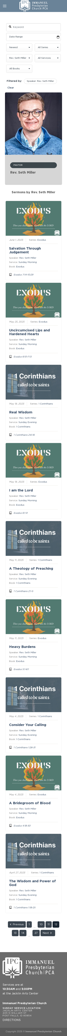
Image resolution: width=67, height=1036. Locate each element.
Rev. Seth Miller (27, 258)
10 (41, 924)
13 (15, 933)
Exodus (41, 240)
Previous (18, 924)
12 (56, 924)
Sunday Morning (28, 262)
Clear (10, 88)
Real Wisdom (20, 412)
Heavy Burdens (22, 646)
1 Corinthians (45, 404)
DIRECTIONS (12, 1020)
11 (49, 924)
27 (36, 933)
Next (46, 933)
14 (22, 933)
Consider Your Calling (27, 725)
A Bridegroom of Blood (30, 803)
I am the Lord (21, 490)
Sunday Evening (28, 422)
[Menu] (5, 6)
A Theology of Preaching (31, 568)
